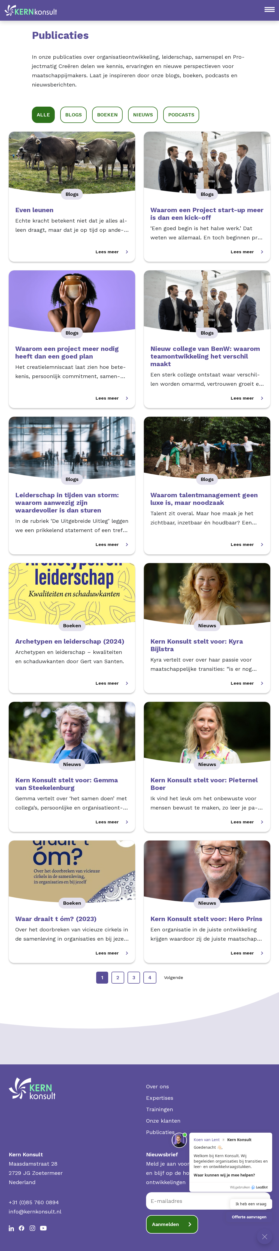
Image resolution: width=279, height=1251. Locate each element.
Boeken (107, 115)
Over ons (157, 1086)
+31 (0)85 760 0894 (34, 1202)
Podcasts (181, 115)
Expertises (159, 1098)
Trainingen (159, 1109)
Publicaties (160, 1132)
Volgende (173, 977)
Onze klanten (163, 1120)
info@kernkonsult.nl (35, 1211)
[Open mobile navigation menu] (270, 9)
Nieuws (143, 115)
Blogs (73, 115)
